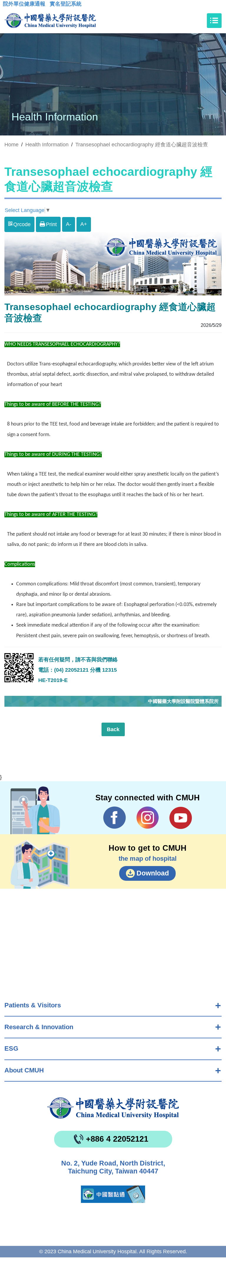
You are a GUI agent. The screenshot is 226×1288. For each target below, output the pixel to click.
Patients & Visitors (32, 1005)
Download (153, 873)
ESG (11, 1048)
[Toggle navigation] (214, 20)
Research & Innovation (38, 1027)
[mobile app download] (113, 1194)
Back (113, 729)
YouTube (180, 818)
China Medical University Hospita (113, 1108)
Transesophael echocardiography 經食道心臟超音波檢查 (141, 145)
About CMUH (24, 1070)
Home (11, 145)
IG (148, 818)
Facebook (114, 818)
